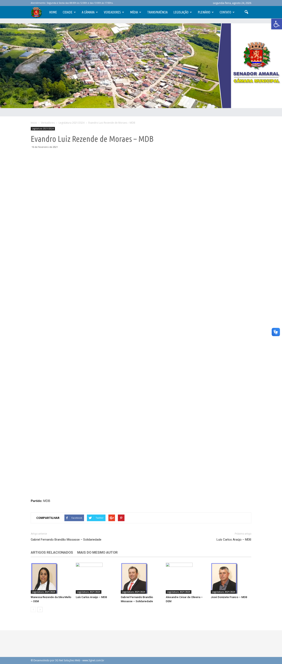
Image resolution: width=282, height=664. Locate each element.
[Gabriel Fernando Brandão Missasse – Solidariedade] (141, 578)
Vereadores (112, 12)
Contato (225, 12)
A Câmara (88, 12)
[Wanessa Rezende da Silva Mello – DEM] (51, 578)
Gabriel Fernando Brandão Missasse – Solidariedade (66, 539)
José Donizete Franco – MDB (229, 597)
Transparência (157, 12)
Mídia (134, 12)
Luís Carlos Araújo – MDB (234, 539)
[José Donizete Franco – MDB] (231, 578)
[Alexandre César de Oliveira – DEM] (186, 578)
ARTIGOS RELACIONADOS (52, 552)
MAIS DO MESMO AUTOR (97, 552)
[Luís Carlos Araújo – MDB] (96, 578)
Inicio (34, 122)
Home (53, 12)
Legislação (180, 12)
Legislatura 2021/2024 (43, 128)
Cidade (67, 12)
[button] (276, 24)
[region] (141, 65)
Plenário (204, 12)
